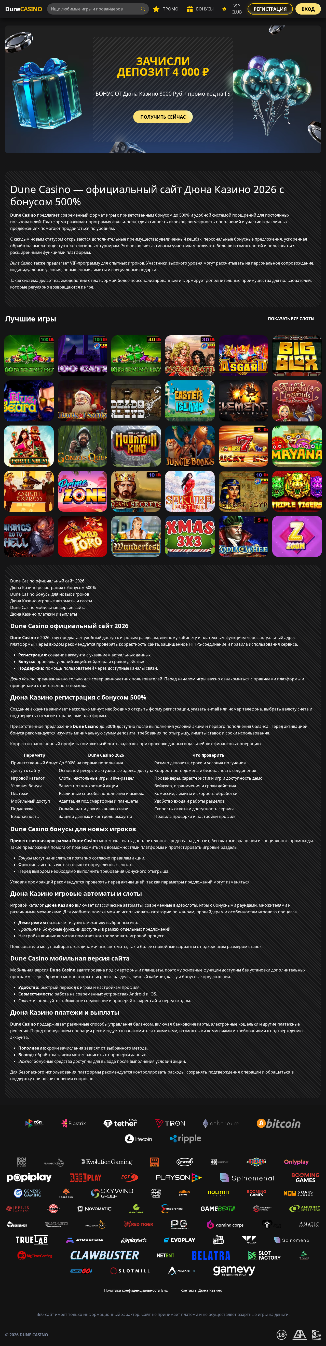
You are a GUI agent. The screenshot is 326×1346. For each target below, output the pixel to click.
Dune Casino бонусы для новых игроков (49, 594)
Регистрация (270, 9)
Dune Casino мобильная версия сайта (48, 607)
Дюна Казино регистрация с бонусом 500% (53, 587)
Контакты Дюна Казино (201, 1290)
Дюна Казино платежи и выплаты (43, 614)
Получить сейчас (163, 117)
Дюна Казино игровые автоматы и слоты (51, 601)
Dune (23, 9)
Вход (308, 9)
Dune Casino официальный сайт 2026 (47, 581)
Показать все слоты (291, 318)
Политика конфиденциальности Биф (136, 1290)
